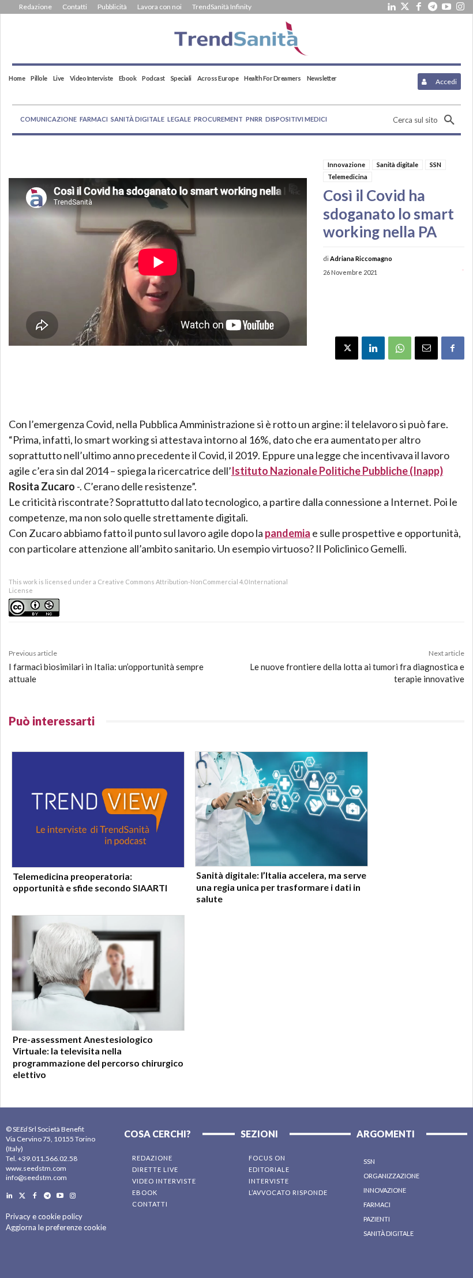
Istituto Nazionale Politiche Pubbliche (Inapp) (337, 470)
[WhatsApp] (399, 348)
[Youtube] (446, 7)
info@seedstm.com (36, 1177)
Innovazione (346, 164)
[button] (427, 119)
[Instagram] (460, 7)
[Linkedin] (391, 7)
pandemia (287, 533)
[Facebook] (419, 7)
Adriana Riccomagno (361, 258)
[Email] (426, 348)
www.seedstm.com (36, 1168)
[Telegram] (433, 7)
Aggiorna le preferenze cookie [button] (56, 1227)
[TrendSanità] (236, 38)
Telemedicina (347, 176)
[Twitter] (405, 7)
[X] (346, 348)
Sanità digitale (397, 164)
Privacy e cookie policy (44, 1216)
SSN (435, 164)
